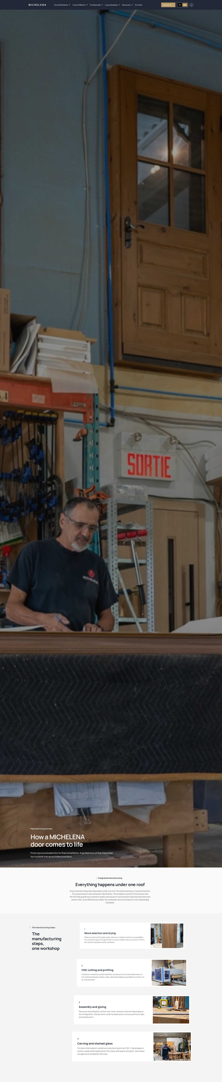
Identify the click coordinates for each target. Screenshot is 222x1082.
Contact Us (167, 5)
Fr (180, 5)
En (185, 5)
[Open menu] (191, 5)
